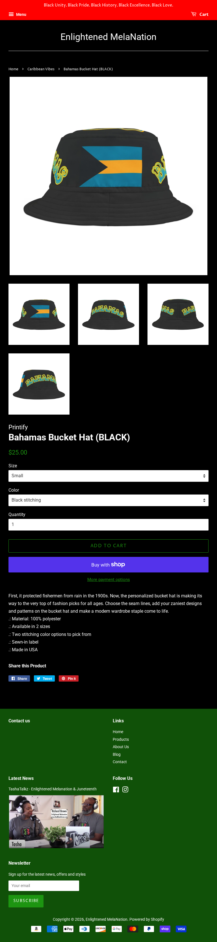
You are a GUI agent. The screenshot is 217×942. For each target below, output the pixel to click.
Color (13, 490)
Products (121, 739)
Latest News (21, 778)
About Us (121, 746)
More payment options (108, 579)
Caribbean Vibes (41, 69)
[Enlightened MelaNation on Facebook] (116, 790)
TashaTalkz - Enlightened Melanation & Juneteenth (52, 789)
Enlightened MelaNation (108, 36)
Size (12, 465)
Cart (204, 14)
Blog (117, 754)
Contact (120, 761)
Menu (20, 14)
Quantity (16, 514)
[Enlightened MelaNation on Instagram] (125, 790)
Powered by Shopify (146, 919)
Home (13, 69)
